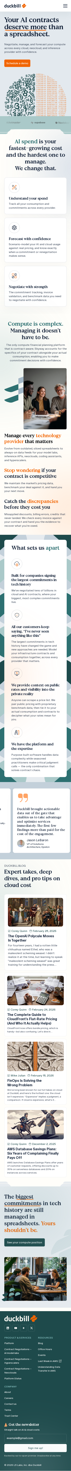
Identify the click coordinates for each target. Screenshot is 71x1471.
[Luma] (23, 1328)
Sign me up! (35, 1448)
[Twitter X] (31, 1328)
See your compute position (24, 1242)
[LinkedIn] (7, 1328)
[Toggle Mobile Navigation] (65, 6)
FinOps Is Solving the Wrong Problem (24, 1083)
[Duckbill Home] (15, 6)
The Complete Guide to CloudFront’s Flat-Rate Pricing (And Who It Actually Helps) (32, 1019)
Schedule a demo (17, 63)
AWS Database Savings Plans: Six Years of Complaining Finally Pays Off (33, 1153)
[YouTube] (15, 1328)
